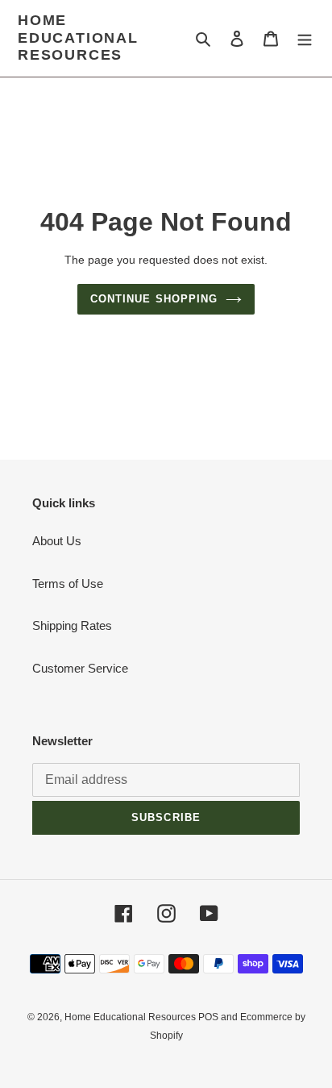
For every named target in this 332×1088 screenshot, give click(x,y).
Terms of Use (67, 583)
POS (208, 1017)
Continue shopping (154, 299)
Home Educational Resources (78, 37)
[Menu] (305, 38)
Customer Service (80, 668)
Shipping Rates (72, 625)
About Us (56, 541)
